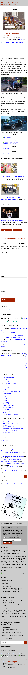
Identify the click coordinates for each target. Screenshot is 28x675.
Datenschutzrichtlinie (8, 531)
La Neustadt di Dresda (10, 383)
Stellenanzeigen (7, 411)
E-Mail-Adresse (5, 284)
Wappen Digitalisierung (8, 582)
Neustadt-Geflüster (10, 2)
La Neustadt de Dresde (10, 381)
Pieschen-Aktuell (16, 591)
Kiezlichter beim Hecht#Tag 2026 (11, 470)
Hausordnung (6, 421)
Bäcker (4, 389)
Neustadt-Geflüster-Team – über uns (12, 427)
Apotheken (5, 386)
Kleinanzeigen (6, 409)
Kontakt (5, 425)
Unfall (20, 230)
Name (2, 276)
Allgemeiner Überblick (8, 377)
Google (20, 39)
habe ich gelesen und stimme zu (13, 537)
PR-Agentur (6, 583)
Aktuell (18, 37)
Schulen (5, 398)
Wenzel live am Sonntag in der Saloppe (13, 456)
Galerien (5, 396)
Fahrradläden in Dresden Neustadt (12, 391)
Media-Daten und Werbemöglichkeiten (13, 428)
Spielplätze (6, 402)
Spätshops (5, 400)
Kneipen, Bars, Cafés (8, 405)
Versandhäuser (7, 586)
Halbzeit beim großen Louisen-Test (17, 343)
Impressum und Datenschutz (10, 423)
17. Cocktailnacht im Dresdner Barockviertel (14, 463)
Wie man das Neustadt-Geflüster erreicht (13, 430)
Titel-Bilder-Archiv (7, 434)
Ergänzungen (4, 252)
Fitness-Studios (7, 393)
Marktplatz (5, 413)
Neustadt (15, 230)
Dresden (10, 230)
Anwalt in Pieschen (7, 580)
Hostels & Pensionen (8, 404)
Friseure (5, 395)
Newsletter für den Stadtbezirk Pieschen (12, 585)
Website (3, 291)
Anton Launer (12, 37)
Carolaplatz (4, 230)
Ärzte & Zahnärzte (7, 387)
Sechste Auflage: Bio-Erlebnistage (12, 452)
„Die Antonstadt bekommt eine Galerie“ (11, 236)
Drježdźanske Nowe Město (11, 380)
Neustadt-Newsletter (8, 407)
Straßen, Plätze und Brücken (10, 414)
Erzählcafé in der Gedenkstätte (11, 467)
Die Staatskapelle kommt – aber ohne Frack (15, 238)
